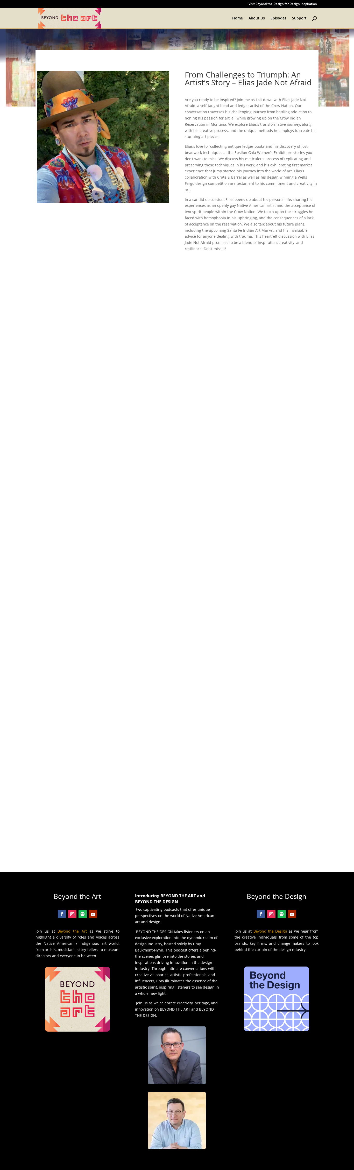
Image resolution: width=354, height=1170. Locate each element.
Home (237, 18)
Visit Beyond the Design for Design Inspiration (283, 4)
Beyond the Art (72, 931)
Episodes (278, 18)
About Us (257, 18)
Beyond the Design (270, 931)
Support (299, 18)
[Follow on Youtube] (93, 914)
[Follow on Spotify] (83, 914)
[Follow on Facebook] (62, 914)
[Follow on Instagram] (72, 914)
